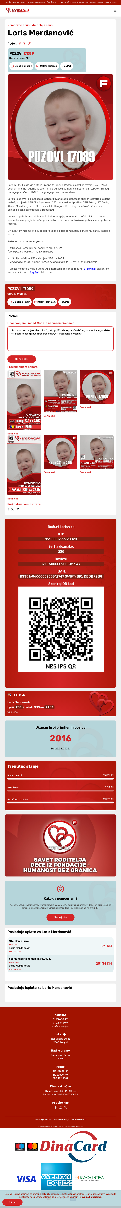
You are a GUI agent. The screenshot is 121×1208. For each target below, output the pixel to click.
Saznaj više (60, 917)
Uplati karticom (49, 66)
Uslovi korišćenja (61, 1119)
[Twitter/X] (24, 43)
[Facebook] (20, 44)
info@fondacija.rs (60, 1026)
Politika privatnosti (43, 1119)
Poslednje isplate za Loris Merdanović (39, 988)
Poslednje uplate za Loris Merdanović (39, 932)
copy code (21, 359)
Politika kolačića (79, 1119)
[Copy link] (29, 43)
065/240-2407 (60, 1019)
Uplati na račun (23, 66)
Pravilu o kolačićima (90, 1197)
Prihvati (12, 1202)
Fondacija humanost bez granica (55, 1127)
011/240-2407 (60, 1022)
